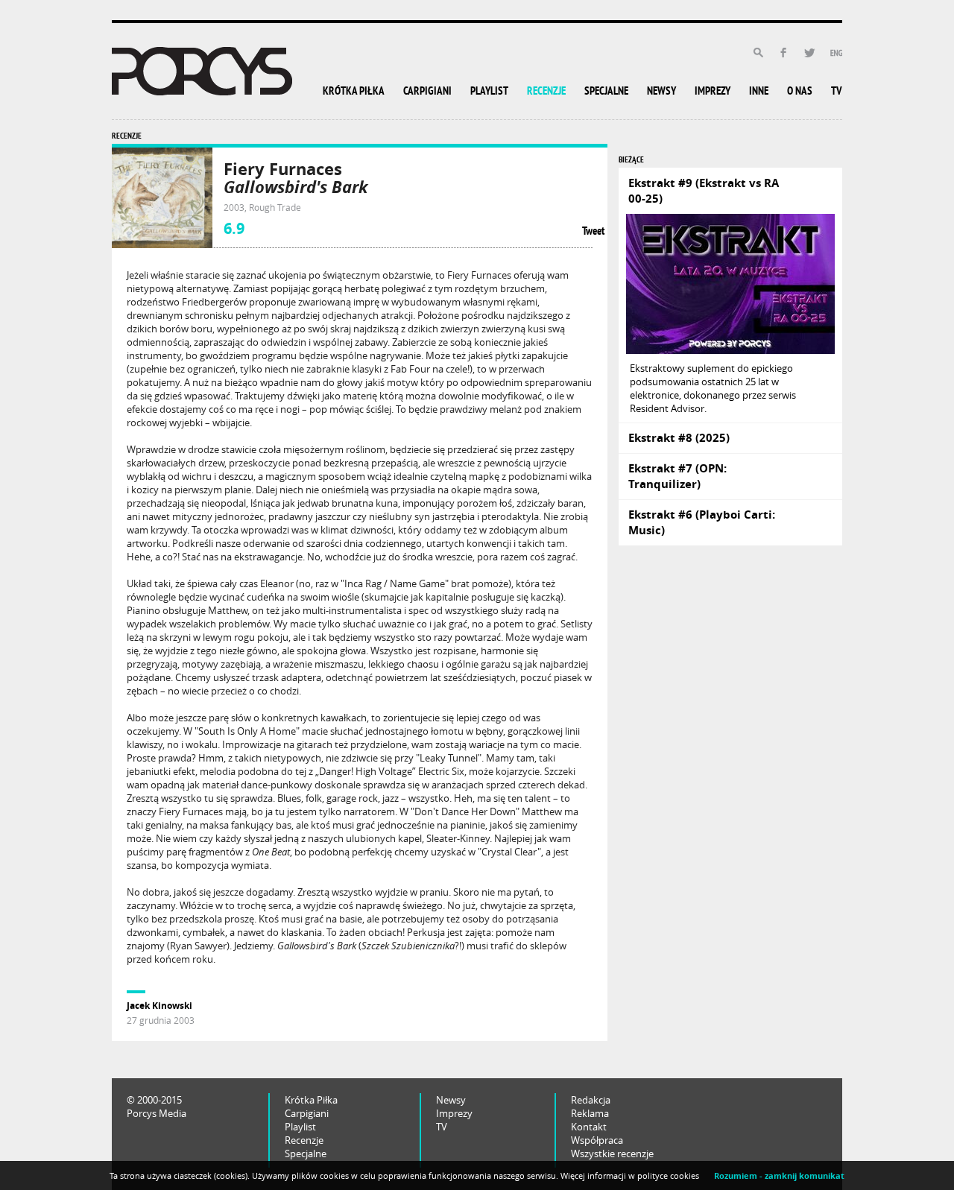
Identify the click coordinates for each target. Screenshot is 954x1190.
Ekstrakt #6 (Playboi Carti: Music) (701, 522)
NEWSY (661, 92)
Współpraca (597, 1140)
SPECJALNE (606, 92)
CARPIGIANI (427, 92)
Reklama (590, 1113)
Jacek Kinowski (159, 1005)
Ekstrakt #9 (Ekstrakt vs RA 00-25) (703, 190)
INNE (758, 92)
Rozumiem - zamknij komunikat (779, 1175)
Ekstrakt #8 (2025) (679, 438)
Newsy (451, 1100)
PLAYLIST (489, 92)
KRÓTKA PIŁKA (354, 92)
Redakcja (590, 1100)
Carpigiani (307, 1113)
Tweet (593, 232)
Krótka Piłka (311, 1100)
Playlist (300, 1126)
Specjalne (305, 1153)
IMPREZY (712, 92)
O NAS (799, 92)
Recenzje (304, 1140)
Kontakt (589, 1126)
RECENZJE (546, 92)
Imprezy (454, 1113)
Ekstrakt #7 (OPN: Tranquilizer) (677, 476)
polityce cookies (668, 1175)
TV (836, 92)
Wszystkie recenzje (612, 1153)
